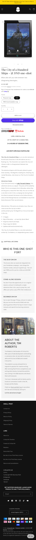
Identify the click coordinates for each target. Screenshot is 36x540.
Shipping (9, 86)
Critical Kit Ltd (10, 528)
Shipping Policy (7, 420)
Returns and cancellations (10, 463)
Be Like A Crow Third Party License (13, 455)
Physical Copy (7, 98)
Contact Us (6, 408)
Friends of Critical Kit (9, 443)
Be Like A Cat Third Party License (12, 459)
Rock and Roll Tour (16, 387)
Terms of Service (8, 424)
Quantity (3, 105)
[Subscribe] (30, 494)
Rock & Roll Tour (8, 451)
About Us (6, 435)
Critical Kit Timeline (9, 439)
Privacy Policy (7, 412)
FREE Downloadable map (10, 102)
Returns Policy (7, 416)
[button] (2, 9)
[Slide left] (14, 64)
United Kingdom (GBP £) (17, 512)
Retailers (5, 447)
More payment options (18, 124)
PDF (17, 98)
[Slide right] (22, 64)
